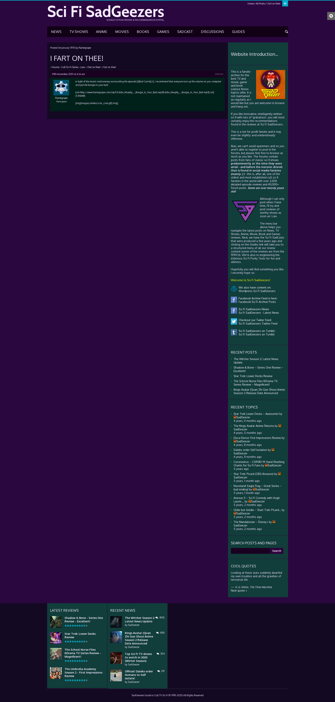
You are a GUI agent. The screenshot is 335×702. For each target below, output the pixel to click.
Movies (122, 31)
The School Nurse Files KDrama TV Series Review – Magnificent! (255, 382)
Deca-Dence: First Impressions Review (257, 437)
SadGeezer (133, 625)
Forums (55, 67)
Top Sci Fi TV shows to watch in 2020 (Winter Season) (138, 657)
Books (143, 31)
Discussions (212, 31)
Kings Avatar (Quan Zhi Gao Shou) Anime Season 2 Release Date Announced (259, 391)
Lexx (82, 67)
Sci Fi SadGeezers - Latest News (258, 312)
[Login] (285, 3)
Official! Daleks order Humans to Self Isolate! (139, 675)
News (56, 31)
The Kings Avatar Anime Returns (254, 425)
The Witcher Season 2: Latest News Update (140, 619)
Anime (101, 31)
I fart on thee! (93, 67)
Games (163, 31)
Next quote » (239, 590)
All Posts (260, 3)
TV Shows (78, 31)
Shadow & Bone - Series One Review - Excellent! (84, 619)
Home (251, 3)
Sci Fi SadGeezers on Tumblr (256, 334)
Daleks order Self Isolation (250, 449)
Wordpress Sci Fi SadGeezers (256, 291)
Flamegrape (85, 47)
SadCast (185, 31)
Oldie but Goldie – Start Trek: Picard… (257, 510)
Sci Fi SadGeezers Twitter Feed (257, 323)
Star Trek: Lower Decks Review (253, 376)
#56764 (219, 74)
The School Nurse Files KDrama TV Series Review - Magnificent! (83, 653)
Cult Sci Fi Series (69, 67)
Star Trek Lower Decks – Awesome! (256, 413)
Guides (238, 31)
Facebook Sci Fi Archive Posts (256, 301)
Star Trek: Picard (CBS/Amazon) (254, 473)
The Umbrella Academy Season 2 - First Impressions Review (83, 672)
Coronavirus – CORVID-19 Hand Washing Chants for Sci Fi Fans (259, 463)
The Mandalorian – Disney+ (251, 522)
